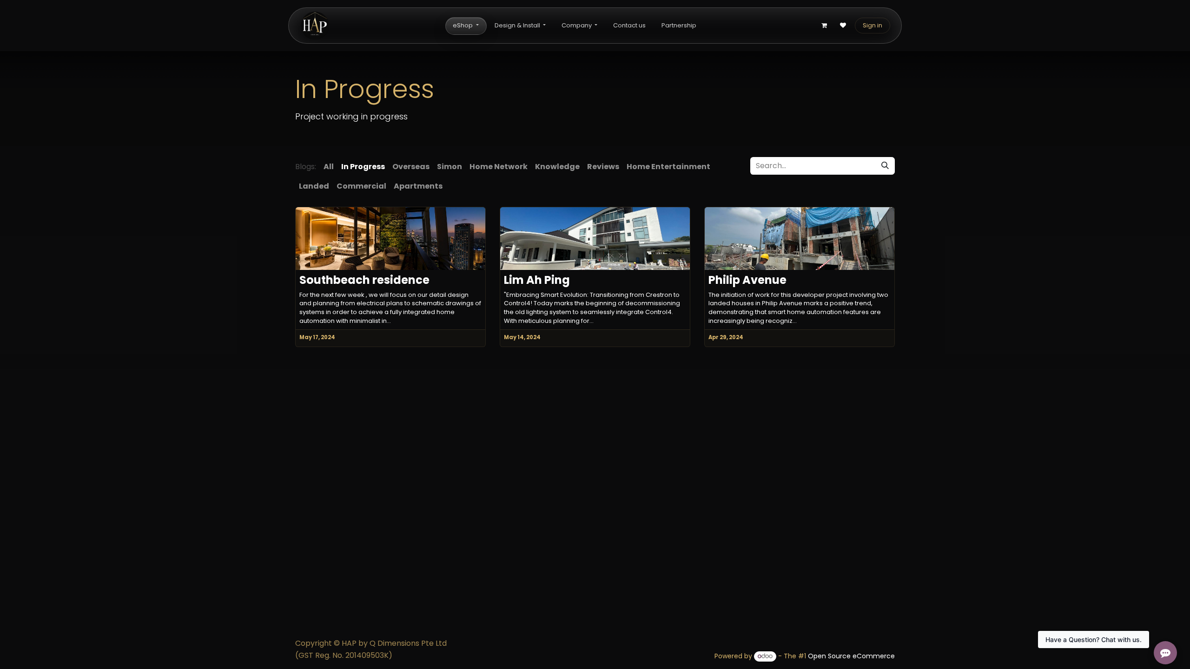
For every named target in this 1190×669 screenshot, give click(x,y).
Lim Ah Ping (537, 280)
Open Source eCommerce (851, 656)
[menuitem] (465, 25)
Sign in (872, 25)
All (329, 166)
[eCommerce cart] (824, 25)
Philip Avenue (747, 280)
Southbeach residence (364, 280)
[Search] (885, 166)
